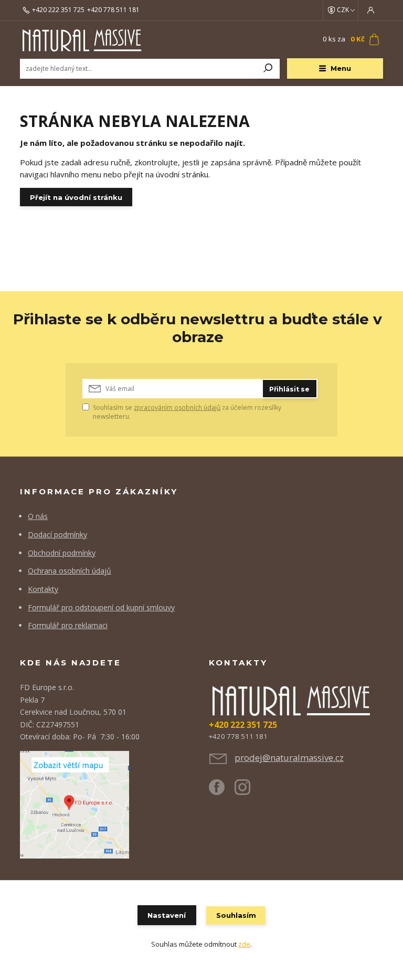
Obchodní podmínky (62, 553)
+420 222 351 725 (58, 10)
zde (244, 944)
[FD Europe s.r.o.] (74, 804)
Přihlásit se (289, 389)
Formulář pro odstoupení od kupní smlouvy (101, 607)
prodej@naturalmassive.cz (289, 757)
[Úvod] (82, 40)
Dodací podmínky (57, 534)
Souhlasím (236, 915)
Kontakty (43, 589)
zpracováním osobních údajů (177, 407)
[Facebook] (222, 791)
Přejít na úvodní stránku (76, 197)
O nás (38, 516)
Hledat (268, 69)
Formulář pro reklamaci (68, 625)
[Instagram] (247, 791)
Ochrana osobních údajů (69, 571)
